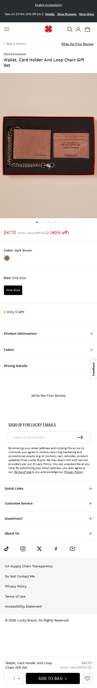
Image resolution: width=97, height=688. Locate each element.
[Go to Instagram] (23, 548)
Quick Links (14, 488)
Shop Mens (86, 14)
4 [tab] (54, 222)
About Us (12, 533)
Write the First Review (77, 44)
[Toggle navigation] (7, 29)
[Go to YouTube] (72, 548)
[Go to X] (39, 548)
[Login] (78, 29)
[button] (70, 29)
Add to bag (51, 678)
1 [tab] (37, 222)
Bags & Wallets (16, 44)
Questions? (14, 518)
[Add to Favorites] (87, 678)
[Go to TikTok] (6, 548)
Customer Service (19, 503)
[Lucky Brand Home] (48, 29)
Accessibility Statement (23, 606)
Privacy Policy (73, 472)
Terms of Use (22, 472)
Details (50, 14)
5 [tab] (60, 222)
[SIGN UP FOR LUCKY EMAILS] (80, 437)
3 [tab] (48, 222)
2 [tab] (43, 222)
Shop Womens (67, 14)
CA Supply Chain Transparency (29, 566)
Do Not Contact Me (20, 576)
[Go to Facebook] (56, 548)
